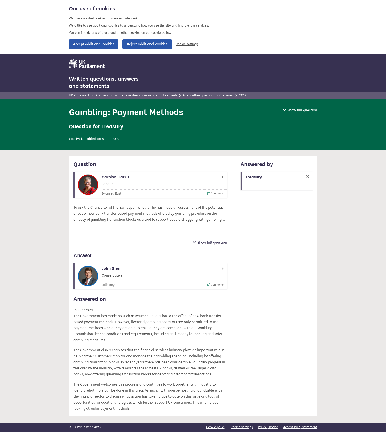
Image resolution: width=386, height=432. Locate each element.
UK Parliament (79, 95)
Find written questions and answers (208, 95)
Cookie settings (187, 44)
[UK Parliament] (87, 64)
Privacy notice (268, 427)
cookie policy (160, 33)
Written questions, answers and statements (104, 82)
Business (102, 95)
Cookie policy (215, 427)
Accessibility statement (300, 427)
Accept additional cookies (93, 44)
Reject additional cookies (147, 44)
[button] (300, 110)
